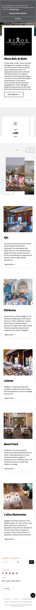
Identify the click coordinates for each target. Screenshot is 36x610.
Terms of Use (16, 599)
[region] (18, 11)
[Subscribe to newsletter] (31, 562)
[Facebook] (3, 573)
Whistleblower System (27, 599)
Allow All (18, 19)
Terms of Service (20, 606)
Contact (7, 589)
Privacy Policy (7, 599)
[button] (28, 150)
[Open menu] (32, 303)
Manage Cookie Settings (18, 13)
